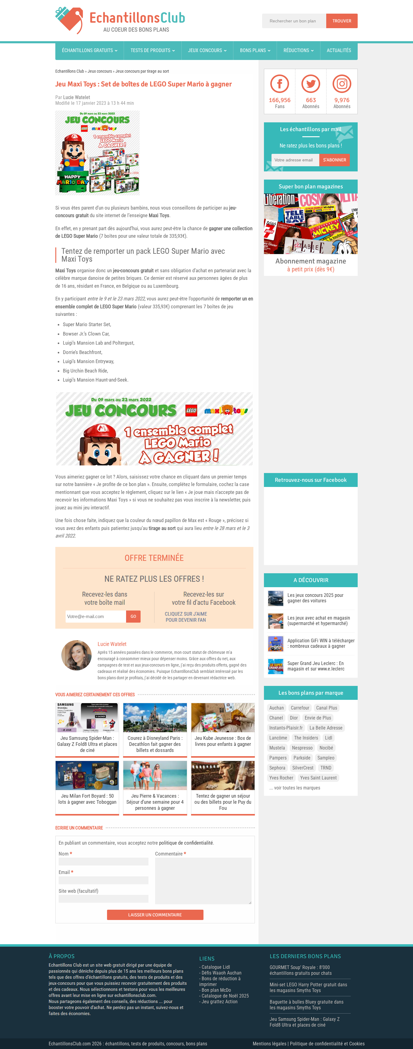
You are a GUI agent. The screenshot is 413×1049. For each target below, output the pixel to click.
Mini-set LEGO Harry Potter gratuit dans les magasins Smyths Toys (308, 987)
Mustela (277, 748)
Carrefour (300, 708)
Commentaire (170, 854)
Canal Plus (326, 708)
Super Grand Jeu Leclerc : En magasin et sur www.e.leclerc (316, 666)
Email (64, 872)
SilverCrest (303, 768)
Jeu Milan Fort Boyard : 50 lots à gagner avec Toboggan (87, 799)
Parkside (302, 758)
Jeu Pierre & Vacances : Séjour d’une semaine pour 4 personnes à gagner (155, 802)
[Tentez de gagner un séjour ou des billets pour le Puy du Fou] (223, 788)
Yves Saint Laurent (318, 778)
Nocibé (326, 748)
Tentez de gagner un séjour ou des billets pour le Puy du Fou (222, 802)
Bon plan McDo (216, 990)
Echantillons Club (69, 71)
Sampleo (325, 758)
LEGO (66, 236)
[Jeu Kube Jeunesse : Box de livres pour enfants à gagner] (223, 730)
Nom (64, 854)
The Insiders (306, 738)
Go (133, 616)
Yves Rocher (281, 778)
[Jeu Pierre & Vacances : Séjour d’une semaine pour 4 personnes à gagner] (155, 788)
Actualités (339, 50)
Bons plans (253, 50)
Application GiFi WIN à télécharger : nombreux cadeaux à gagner (321, 643)
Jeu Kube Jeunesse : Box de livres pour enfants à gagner (223, 741)
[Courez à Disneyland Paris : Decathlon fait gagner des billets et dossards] (155, 730)
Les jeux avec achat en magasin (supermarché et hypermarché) (319, 620)
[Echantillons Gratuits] (120, 32)
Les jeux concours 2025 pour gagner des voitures (315, 598)
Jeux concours (205, 50)
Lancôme (278, 738)
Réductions (296, 50)
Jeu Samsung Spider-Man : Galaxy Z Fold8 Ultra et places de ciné (87, 744)
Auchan (276, 708)
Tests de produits (150, 50)
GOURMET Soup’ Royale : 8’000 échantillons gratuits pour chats (301, 970)
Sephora (277, 768)
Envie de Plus (318, 718)
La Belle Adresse (326, 728)
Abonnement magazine (310, 264)
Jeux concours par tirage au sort (142, 71)
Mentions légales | (271, 1044)
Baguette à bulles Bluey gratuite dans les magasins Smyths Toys (306, 1005)
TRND (325, 768)
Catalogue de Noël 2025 (225, 996)
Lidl (328, 738)
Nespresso (302, 748)
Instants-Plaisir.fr (286, 728)
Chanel (276, 718)
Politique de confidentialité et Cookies (327, 1044)
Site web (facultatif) (78, 891)
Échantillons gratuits (87, 50)
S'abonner (334, 160)
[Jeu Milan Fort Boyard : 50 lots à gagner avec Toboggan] (87, 788)
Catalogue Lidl (216, 967)
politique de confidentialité (186, 843)
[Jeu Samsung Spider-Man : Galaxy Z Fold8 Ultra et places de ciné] (87, 730)
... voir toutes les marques (294, 788)
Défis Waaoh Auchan (222, 973)
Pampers (278, 758)
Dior (294, 718)
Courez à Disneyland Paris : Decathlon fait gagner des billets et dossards (155, 744)
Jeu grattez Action (220, 1001)
